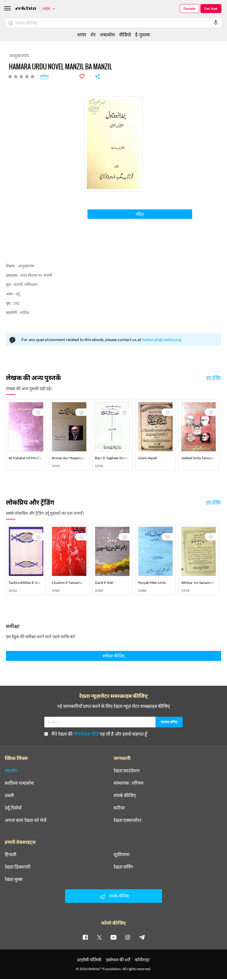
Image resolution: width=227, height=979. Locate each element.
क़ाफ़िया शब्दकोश (19, 783)
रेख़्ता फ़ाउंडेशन (127, 770)
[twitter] (99, 937)
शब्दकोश (107, 34)
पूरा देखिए (213, 377)
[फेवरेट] (85, 76)
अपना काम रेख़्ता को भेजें (25, 820)
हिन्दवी (10, 854)
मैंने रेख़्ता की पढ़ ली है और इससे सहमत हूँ (99, 734)
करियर (119, 807)
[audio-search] (215, 23)
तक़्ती (9, 795)
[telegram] (142, 937)
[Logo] (25, 9)
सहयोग (11, 770)
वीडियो (125, 34)
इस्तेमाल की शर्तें (118, 959)
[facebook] (85, 937)
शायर (81, 34)
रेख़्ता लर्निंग (123, 866)
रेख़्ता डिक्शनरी (17, 866)
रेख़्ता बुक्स (14, 879)
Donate (189, 8)
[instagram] (127, 937)
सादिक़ (24, 312)
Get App (211, 8)
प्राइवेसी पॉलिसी (89, 959)
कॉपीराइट (142, 959)
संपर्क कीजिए (125, 795)
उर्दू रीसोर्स (13, 807)
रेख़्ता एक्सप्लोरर (128, 820)
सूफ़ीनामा (121, 854)
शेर (93, 34)
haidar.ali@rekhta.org (161, 339)
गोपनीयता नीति (86, 734)
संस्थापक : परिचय (128, 783)
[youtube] (113, 937)
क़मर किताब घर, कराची (36, 275)
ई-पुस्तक (142, 34)
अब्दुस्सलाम (26, 266)
